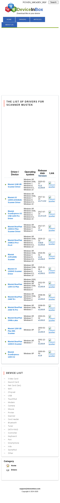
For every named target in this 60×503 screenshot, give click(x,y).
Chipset (11, 392)
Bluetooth (12, 423)
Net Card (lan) (14, 385)
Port (9, 439)
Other (10, 453)
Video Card (12, 379)
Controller (12, 433)
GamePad (12, 450)
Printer (10, 412)
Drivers (14, 470)
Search (53, 2)
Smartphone (13, 443)
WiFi (9, 389)
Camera (11, 406)
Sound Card (13, 382)
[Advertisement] (30, 62)
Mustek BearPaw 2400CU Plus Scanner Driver (15, 229)
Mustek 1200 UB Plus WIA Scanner (15, 331)
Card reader (13, 419)
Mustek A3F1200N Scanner (12, 257)
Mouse (10, 409)
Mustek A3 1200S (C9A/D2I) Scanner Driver (15, 199)
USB (9, 396)
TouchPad (12, 399)
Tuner (10, 426)
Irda (9, 446)
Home (13, 466)
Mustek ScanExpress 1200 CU (13, 354)
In (30, 9)
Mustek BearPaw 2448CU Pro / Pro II (15, 242)
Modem (11, 402)
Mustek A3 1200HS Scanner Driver (15, 271)
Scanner (11, 416)
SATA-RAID (12, 429)
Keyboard (12, 436)
